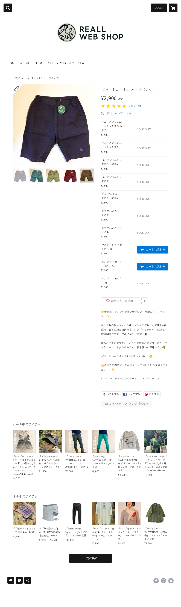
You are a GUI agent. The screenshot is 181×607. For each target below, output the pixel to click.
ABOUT (25, 63)
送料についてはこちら (118, 113)
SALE (50, 63)
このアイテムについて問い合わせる (128, 403)
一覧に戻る (90, 558)
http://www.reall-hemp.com (171, 580)
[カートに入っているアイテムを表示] (173, 8)
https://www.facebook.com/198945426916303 (156, 580)
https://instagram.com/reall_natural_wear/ (163, 580)
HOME (12, 63)
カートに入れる (155, 249)
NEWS (82, 63)
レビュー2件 (135, 106)
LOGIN (158, 8)
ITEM (38, 63)
